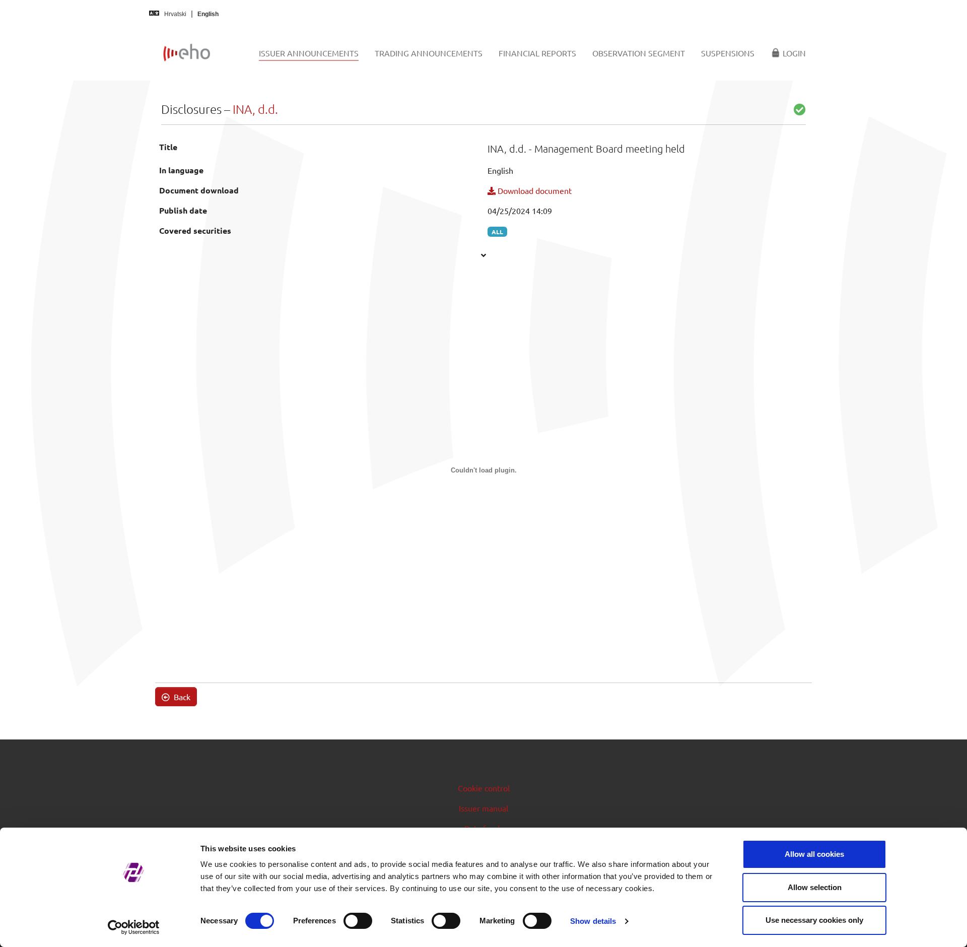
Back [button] (181, 697)
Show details (593, 921)
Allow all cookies (814, 854)
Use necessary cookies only (814, 920)
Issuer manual (483, 808)
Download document (534, 190)
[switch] (357, 921)
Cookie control (484, 788)
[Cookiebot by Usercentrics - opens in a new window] (134, 927)
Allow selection (815, 887)
